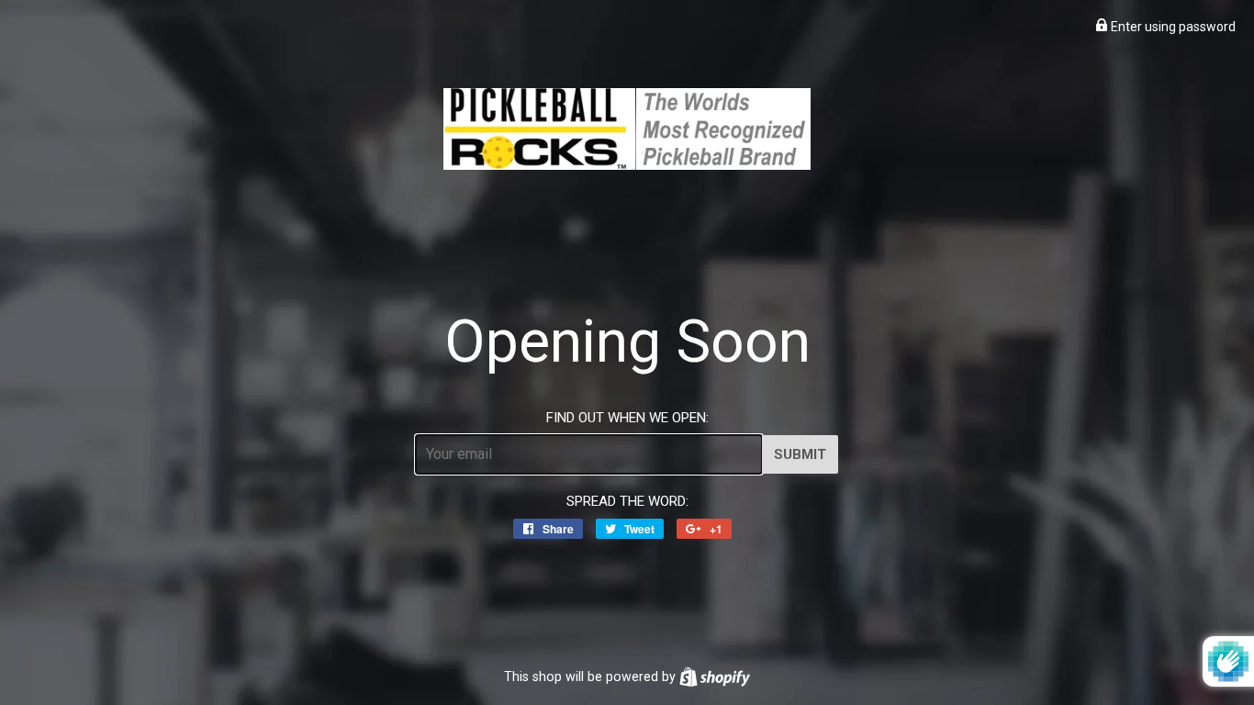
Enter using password (1172, 26)
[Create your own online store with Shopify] (714, 676)
